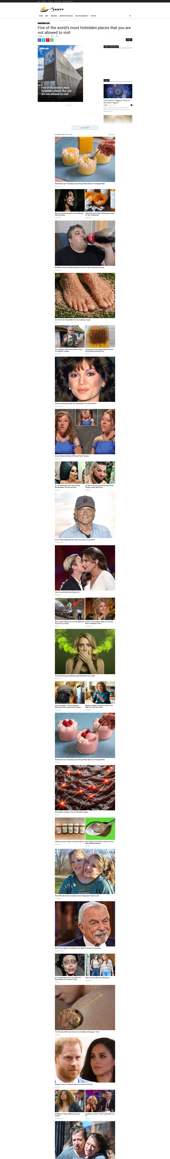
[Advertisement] (68, 118)
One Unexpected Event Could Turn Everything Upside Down (117, 132)
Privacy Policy (58, 1)
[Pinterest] (47, 40)
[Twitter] (43, 40)
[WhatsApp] (51, 40)
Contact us (50, 1)
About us (44, 1)
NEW (46, 16)
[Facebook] (39, 40)
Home (39, 1)
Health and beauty (81, 16)
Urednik (105, 105)
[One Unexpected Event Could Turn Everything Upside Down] (118, 122)
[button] (130, 16)
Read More (85, 128)
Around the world (66, 16)
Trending (54, 16)
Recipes (93, 16)
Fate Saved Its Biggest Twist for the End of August (117, 101)
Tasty (40, 36)
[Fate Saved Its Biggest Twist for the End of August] (118, 91)
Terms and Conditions (68, 1)
